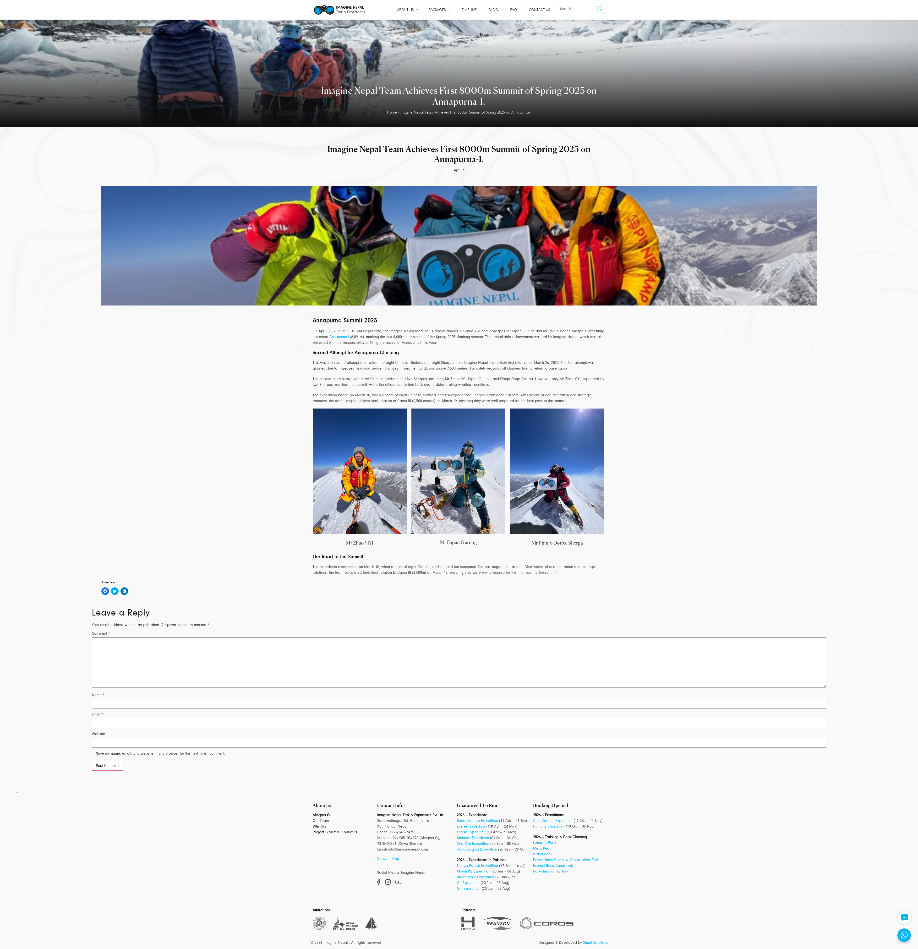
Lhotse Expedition (471, 832)
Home (392, 112)
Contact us (539, 10)
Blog (493, 10)
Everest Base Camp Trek (553, 865)
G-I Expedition (468, 883)
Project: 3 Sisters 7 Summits (335, 832)
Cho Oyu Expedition (473, 843)
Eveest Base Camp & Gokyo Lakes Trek (566, 860)
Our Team (321, 820)
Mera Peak (542, 848)
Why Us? (320, 826)
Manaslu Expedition (473, 838)
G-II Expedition (469, 888)
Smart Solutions (595, 942)
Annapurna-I (339, 337)
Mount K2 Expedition (473, 871)
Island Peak (542, 854)
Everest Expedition (472, 826)
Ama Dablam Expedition (553, 820)
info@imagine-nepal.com (408, 849)
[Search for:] (580, 9)
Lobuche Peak (544, 842)
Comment (101, 633)
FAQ (513, 10)
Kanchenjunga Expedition (477, 820)
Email (98, 714)
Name (98, 695)
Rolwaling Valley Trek (550, 871)
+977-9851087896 (404, 838)
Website (98, 734)
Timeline (469, 10)
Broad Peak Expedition (475, 877)
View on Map (388, 858)
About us (405, 10)
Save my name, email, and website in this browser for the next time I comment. (160, 753)
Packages (437, 10)
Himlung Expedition (549, 826)
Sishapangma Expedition (477, 849)
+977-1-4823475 (402, 832)
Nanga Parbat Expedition (477, 865)
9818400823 (386, 843)
